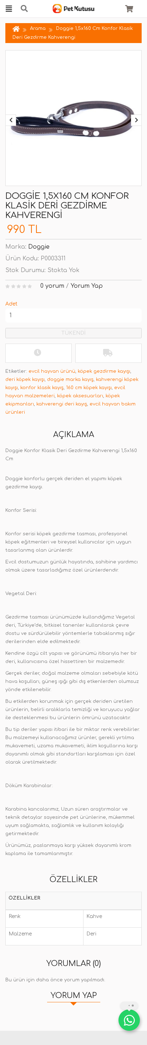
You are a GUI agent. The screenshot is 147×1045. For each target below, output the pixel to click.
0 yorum (52, 286)
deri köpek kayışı (25, 379)
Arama (38, 28)
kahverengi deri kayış (61, 404)
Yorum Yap (87, 286)
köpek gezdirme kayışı (104, 371)
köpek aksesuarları (80, 395)
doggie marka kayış (70, 379)
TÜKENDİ (73, 333)
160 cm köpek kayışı (89, 387)
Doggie (39, 247)
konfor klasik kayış (42, 387)
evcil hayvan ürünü (52, 371)
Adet (11, 304)
